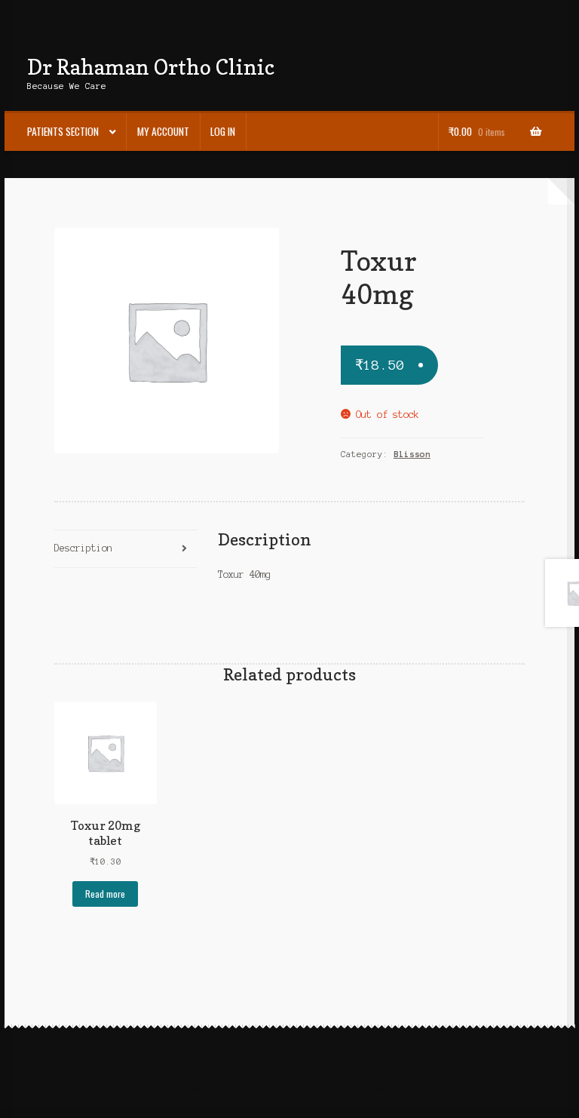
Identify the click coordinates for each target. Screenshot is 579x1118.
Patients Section (63, 131)
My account (163, 131)
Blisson (412, 454)
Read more (105, 893)
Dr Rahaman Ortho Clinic (150, 66)
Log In (222, 131)
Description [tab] (83, 548)
